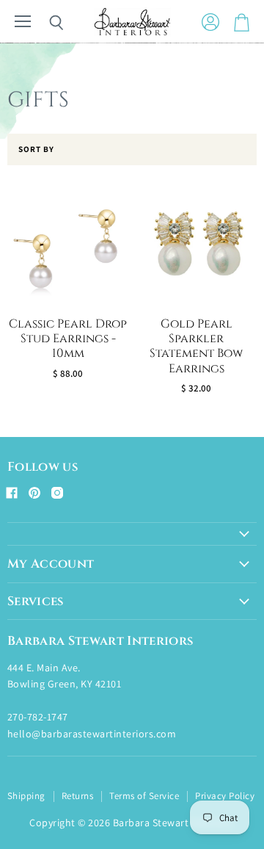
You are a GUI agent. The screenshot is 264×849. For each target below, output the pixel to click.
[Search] (45, 23)
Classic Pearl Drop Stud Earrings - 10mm (68, 339)
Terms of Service (144, 796)
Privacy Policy (224, 796)
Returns (77, 796)
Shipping (26, 796)
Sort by (36, 149)
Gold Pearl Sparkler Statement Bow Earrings (196, 347)
